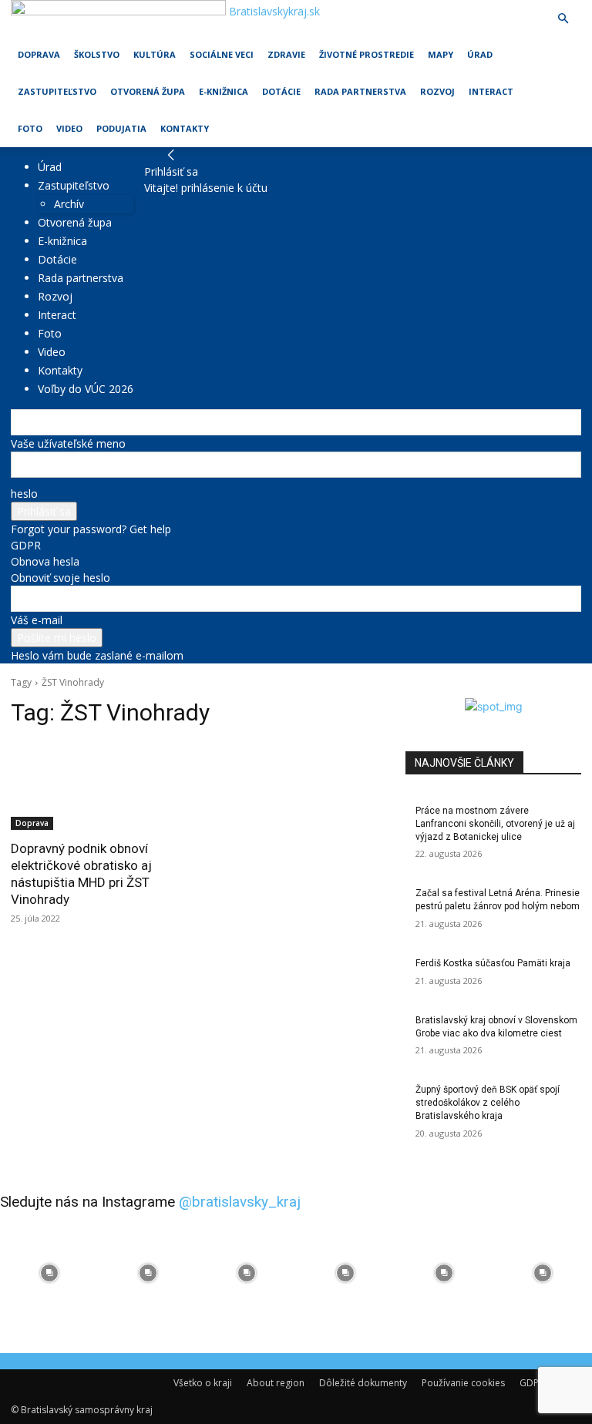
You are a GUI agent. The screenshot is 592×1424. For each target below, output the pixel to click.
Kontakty (184, 128)
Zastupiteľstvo (57, 91)
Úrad (480, 54)
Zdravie (286, 54)
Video (69, 128)
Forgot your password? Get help (91, 529)
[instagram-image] (49, 1273)
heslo (24, 493)
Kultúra (154, 54)
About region (275, 1382)
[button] (562, 19)
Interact (491, 91)
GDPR (26, 545)
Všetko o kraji (202, 1382)
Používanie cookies (463, 1382)
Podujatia (121, 128)
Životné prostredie (366, 54)
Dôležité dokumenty (363, 1382)
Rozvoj (437, 91)
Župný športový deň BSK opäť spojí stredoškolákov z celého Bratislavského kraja (487, 1102)
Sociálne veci (222, 54)
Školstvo (96, 54)
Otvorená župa (147, 91)
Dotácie (281, 91)
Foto (30, 128)
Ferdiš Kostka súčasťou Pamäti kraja (492, 963)
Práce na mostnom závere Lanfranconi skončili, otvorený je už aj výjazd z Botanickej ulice (495, 823)
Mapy (440, 54)
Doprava (39, 54)
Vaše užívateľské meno (68, 443)
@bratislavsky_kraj (240, 1202)
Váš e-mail (36, 620)
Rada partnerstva (360, 91)
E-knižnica (223, 91)
